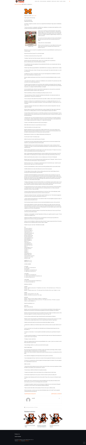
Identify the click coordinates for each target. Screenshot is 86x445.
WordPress (27, 440)
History (58, 1)
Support (64, 1)
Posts (18, 4)
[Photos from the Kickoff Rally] (30, 419)
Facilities (61, 1)
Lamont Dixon (31, 407)
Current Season (53, 1)
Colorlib (19, 440)
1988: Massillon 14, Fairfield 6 (56, 393)
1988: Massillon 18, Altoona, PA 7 (30, 393)
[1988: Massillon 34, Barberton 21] (28, 11)
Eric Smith (34, 15)
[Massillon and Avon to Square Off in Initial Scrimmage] (55, 419)
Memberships (49, 1)
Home (16, 4)
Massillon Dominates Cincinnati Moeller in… (41, 426)
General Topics (37, 1)
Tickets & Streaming (43, 1)
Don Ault (27, 407)
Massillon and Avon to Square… (54, 426)
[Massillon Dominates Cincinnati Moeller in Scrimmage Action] (43, 419)
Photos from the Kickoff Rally (30, 426)
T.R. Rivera (36, 407)
